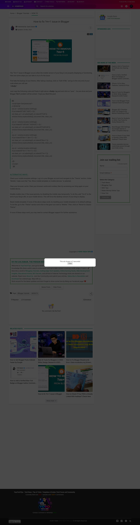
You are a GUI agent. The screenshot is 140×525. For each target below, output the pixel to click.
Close (70, 263)
